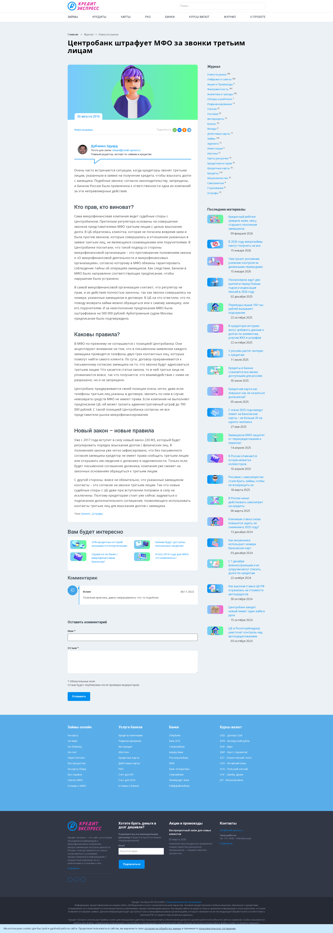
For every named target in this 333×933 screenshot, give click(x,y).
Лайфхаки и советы (219, 79)
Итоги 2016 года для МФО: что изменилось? (172, 555)
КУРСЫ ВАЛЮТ (199, 17)
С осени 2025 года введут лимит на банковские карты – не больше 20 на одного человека (245, 416)
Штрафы (97, 513)
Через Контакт (76, 757)
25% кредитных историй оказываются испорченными (109, 543)
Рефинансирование (219, 104)
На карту (73, 735)
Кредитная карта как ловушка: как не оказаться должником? (246, 393)
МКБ (171, 763)
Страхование (215, 188)
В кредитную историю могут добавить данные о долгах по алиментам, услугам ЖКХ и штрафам (246, 332)
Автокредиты (215, 118)
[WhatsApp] (175, 130)
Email (121, 845)
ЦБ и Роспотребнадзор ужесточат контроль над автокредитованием (245, 632)
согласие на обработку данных (162, 928)
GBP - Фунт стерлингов (233, 752)
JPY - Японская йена (231, 780)
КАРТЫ (126, 17)
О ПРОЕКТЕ (257, 17)
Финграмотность (218, 89)
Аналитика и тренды (220, 94)
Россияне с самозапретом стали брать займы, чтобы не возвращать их (246, 481)
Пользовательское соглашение (183, 902)
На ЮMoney (75, 746)
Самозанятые (215, 183)
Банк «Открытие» (179, 769)
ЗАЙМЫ (73, 17)
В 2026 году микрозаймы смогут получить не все (245, 244)
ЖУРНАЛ (230, 17)
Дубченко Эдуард (104, 146)
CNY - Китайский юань (233, 763)
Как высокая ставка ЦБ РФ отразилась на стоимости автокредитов (246, 590)
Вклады (212, 128)
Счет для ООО (126, 780)
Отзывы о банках (128, 785)
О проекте (73, 868)
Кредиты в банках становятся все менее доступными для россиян (245, 372)
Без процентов (76, 763)
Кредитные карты (218, 168)
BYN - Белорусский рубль (235, 741)
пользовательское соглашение (217, 928)
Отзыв (73, 648)
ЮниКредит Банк (179, 780)
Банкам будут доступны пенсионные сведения (170, 543)
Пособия (212, 114)
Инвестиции (215, 148)
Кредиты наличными (130, 735)
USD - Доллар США (231, 735)
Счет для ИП (125, 774)
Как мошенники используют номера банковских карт (242, 544)
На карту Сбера (77, 769)
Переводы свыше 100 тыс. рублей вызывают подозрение (246, 309)
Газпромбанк (177, 746)
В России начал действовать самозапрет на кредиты (245, 502)
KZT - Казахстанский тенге (235, 757)
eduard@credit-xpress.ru (126, 150)
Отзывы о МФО (77, 785)
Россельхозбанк (178, 757)
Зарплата (213, 143)
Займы (211, 138)
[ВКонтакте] (179, 130)
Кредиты (213, 173)
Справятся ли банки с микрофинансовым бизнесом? (105, 557)
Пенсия (212, 109)
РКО (148, 17)
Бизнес (85, 513)
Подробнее (226, 843)
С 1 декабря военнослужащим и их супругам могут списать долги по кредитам (244, 567)
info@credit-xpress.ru (231, 830)
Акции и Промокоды (220, 84)
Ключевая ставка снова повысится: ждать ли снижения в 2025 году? (244, 523)
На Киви (72, 741)
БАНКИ (170, 17)
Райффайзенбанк (179, 785)
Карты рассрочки (217, 158)
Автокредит (125, 746)
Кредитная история (219, 163)
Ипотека (212, 153)
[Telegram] (189, 130)
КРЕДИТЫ (99, 17)
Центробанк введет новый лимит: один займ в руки (246, 611)
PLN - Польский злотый (234, 769)
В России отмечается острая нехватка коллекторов (242, 460)
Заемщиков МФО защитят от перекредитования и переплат (246, 439)
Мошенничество (217, 178)
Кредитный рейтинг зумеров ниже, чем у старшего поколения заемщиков (242, 223)
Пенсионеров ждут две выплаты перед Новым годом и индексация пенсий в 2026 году (244, 286)
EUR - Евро (226, 746)
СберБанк (175, 735)
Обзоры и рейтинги (219, 99)
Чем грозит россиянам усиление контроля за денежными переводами (245, 263)
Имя (71, 631)
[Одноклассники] (184, 130)
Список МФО (75, 780)
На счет (72, 752)
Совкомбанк (176, 774)
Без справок (75, 774)
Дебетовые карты (218, 133)
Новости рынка (83, 129)
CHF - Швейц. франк (231, 774)
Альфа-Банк (176, 752)
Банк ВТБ (174, 741)
